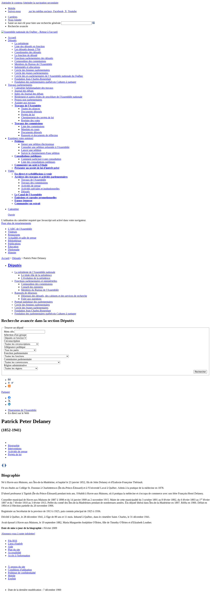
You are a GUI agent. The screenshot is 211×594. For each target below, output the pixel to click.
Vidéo (11, 170)
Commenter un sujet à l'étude (31, 165)
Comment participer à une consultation (41, 159)
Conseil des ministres (32, 287)
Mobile (11, 575)
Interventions (14, 448)
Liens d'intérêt (15, 543)
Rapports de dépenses (26, 292)
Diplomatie (13, 249)
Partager (5, 392)
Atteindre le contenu (11, 2)
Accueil (12, 37)
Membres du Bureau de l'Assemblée (33, 64)
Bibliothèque (14, 240)
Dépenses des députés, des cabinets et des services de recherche (54, 295)
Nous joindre (14, 19)
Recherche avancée (18, 26)
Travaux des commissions (29, 123)
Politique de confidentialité (22, 572)
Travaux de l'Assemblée (28, 105)
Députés (12, 40)
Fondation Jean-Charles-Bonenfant (33, 79)
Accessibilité (14, 552)
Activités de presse (31, 185)
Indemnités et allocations (27, 67)
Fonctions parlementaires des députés (34, 58)
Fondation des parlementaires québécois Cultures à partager (45, 82)
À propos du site (16, 566)
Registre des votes (30, 120)
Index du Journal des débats (29, 93)
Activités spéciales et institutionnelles (40, 188)
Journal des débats (24, 90)
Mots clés (9, 331)
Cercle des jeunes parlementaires (31, 73)
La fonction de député (26, 55)
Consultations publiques (28, 156)
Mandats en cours (30, 129)
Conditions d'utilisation (20, 569)
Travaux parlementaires (20, 84)
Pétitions (19, 141)
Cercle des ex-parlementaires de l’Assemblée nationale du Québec (49, 76)
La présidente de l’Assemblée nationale (35, 272)
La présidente (22, 43)
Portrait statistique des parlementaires (34, 301)
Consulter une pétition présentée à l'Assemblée (45, 147)
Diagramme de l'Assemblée (22, 410)
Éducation (13, 246)
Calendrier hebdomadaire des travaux (34, 87)
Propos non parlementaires (28, 99)
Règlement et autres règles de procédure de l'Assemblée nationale (48, 96)
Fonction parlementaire (16, 353)
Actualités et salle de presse (22, 237)
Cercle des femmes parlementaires (32, 70)
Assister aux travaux (25, 102)
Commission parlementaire (18, 359)
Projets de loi (28, 114)
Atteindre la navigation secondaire (40, 2)
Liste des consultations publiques (38, 162)
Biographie (13, 445)
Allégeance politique (14, 347)
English (12, 578)
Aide (10, 546)
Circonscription (12, 341)
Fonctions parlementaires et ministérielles (36, 281)
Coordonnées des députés (28, 52)
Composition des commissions (30, 61)
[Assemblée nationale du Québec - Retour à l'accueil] (29, 31)
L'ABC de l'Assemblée (20, 228)
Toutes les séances (30, 108)
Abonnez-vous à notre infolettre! (18, 533)
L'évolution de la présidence (35, 278)
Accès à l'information (19, 555)
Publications (14, 243)
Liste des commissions (32, 126)
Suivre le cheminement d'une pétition (40, 153)
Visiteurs (12, 231)
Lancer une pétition (31, 150)
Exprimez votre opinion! (20, 138)
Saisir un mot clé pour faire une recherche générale (34, 23)
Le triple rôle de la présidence (36, 275)
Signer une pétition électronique (37, 144)
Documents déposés (31, 111)
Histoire (12, 252)
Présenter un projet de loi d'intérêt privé (37, 167)
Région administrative (15, 365)
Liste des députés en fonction (30, 46)
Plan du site (14, 549)
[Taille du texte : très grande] (12, 383)
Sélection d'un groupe (15, 334)
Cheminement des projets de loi (37, 117)
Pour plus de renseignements (16, 223)
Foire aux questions (31, 298)
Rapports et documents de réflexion (39, 135)
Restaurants (14, 234)
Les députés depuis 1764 (27, 49)
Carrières (12, 16)
